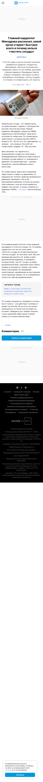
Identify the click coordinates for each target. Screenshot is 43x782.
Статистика (34, 409)
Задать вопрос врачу (21, 395)
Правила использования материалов (21, 400)
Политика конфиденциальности (21, 398)
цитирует (23, 189)
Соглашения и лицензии (22, 392)
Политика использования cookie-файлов (21, 406)
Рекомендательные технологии (16, 409)
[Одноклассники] (21, 387)
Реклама (36, 392)
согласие (8, 770)
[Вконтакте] (17, 387)
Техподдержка (10, 412)
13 (30, 84)
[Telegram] (26, 387)
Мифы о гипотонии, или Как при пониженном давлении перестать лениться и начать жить (18, 291)
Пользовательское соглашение (22, 403)
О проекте (7, 392)
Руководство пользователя (28, 412)
